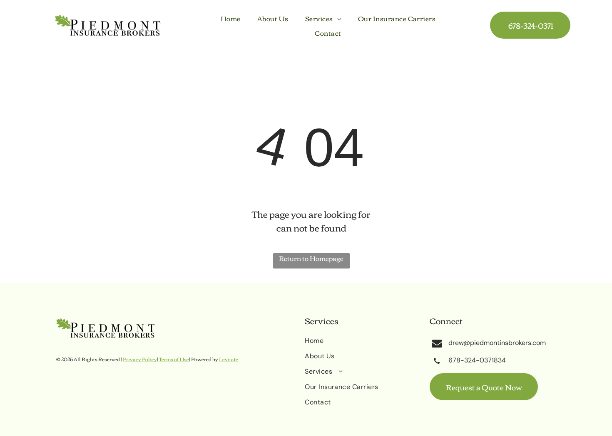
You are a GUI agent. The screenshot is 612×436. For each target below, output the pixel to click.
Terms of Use (174, 359)
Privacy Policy (140, 359)
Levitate (228, 359)
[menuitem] (230, 18)
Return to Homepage (311, 258)
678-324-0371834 (477, 360)
